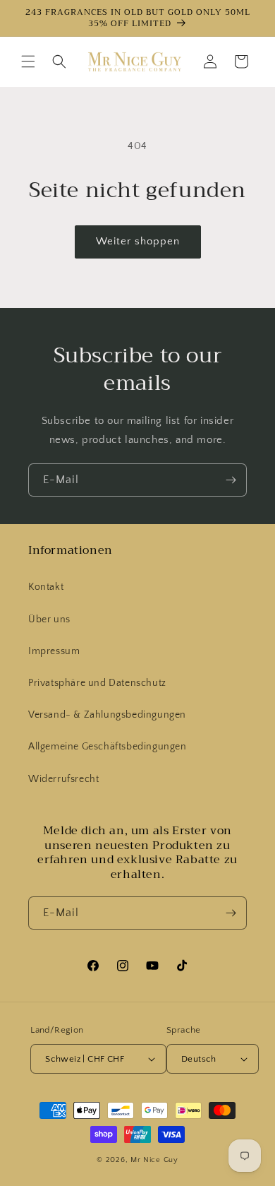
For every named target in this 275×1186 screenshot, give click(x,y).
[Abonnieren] (230, 480)
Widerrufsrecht (63, 779)
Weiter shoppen (138, 241)
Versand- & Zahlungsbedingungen (107, 715)
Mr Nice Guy (154, 1160)
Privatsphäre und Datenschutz (97, 683)
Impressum (54, 651)
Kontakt (45, 587)
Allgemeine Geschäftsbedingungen (107, 746)
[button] (28, 61)
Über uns (49, 619)
